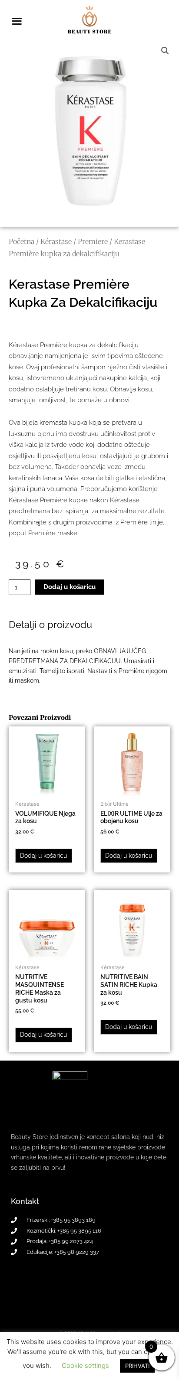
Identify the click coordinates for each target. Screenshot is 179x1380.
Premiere (93, 241)
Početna (21, 241)
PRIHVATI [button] (137, 1365)
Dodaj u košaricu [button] (43, 855)
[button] (165, 51)
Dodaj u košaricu (69, 587)
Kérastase (56, 241)
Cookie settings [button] (85, 1365)
